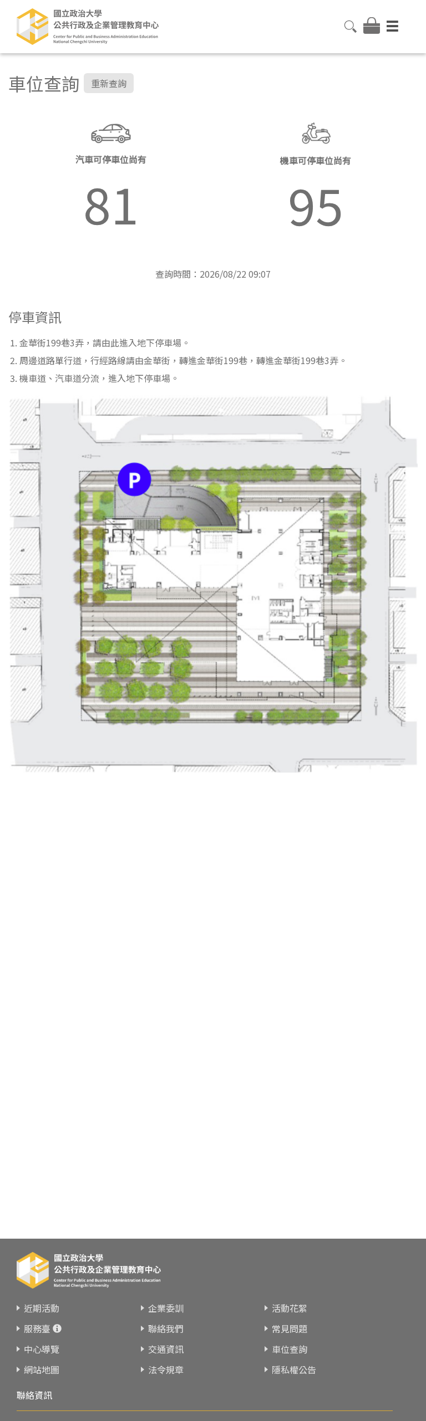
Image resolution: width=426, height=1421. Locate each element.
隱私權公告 (294, 1369)
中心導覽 (41, 1349)
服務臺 (37, 1328)
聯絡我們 (166, 1328)
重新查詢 (108, 83)
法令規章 (166, 1369)
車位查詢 (289, 1349)
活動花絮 (289, 1308)
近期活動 (41, 1308)
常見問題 (289, 1328)
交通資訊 (166, 1349)
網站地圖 (41, 1369)
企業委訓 (166, 1308)
